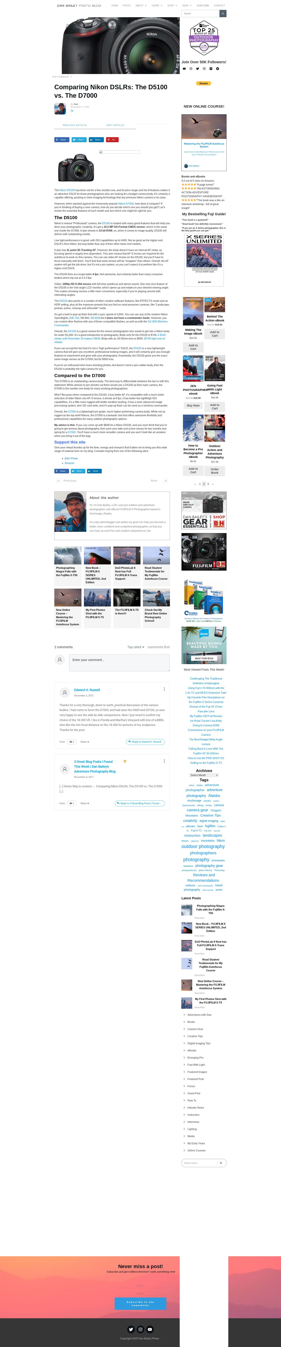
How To (191, 1100)
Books (191, 1022)
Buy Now (193, 405)
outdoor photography (203, 846)
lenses (185, 840)
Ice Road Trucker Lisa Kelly (206, 720)
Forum (191, 1086)
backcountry (189, 805)
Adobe (200, 785)
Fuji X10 (207, 831)
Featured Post (195, 1079)
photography (196, 859)
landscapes (212, 835)
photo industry (205, 870)
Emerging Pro (195, 1057)
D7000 (72, 411)
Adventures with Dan (199, 1014)
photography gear (209, 866)
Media (191, 1136)
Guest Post (193, 1093)
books (209, 805)
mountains (207, 840)
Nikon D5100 (67, 190)
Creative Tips (210, 815)
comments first (159, 647)
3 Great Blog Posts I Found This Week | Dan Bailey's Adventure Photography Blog (94, 766)
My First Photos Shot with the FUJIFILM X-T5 (95, 614)
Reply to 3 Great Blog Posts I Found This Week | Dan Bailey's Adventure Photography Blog (143, 803)
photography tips (189, 870)
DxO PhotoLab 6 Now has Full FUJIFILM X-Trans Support (211, 945)
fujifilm (210, 826)
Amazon (69, 463)
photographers (203, 853)
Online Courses (196, 1150)
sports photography (205, 886)
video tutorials (207, 890)
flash (200, 826)
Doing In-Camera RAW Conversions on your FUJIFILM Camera (206, 730)
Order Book (215, 471)
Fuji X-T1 (196, 830)
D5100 (106, 223)
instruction (192, 835)
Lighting (192, 1129)
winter (219, 889)
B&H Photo (71, 458)
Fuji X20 (217, 831)
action (191, 785)
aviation (216, 801)
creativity (190, 821)
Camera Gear (195, 1029)
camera (219, 805)
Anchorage (194, 800)
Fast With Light (196, 1064)
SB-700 (74, 318)
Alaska (214, 795)
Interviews (193, 1122)
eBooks (190, 826)
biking (200, 805)
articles (207, 800)
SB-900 (94, 318)
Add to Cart (193, 347)
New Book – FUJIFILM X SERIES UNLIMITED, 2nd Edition (210, 928)
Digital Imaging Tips (198, 1043)
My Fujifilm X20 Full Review (206, 716)
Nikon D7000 (126, 203)
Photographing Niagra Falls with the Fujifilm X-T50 (66, 572)
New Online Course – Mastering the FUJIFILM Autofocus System (67, 617)
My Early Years (196, 1143)
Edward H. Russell (87, 690)
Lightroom (195, 841)
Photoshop (219, 870)
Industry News (195, 1107)
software (190, 885)
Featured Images (197, 1072)
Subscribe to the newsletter (140, 1304)
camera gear (197, 810)
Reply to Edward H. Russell (146, 741)
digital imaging (209, 821)
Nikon (221, 840)
